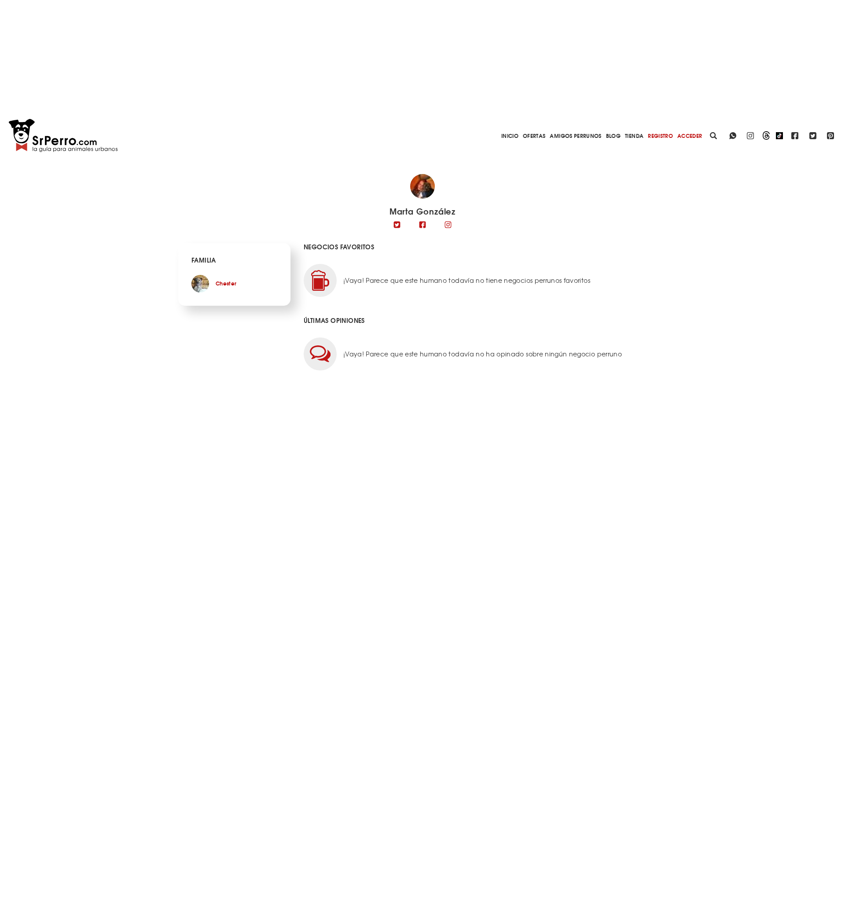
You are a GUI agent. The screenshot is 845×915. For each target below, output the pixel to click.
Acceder (689, 135)
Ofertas (534, 135)
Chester (226, 283)
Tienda (634, 135)
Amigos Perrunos (575, 135)
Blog (613, 135)
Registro (660, 135)
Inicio (509, 135)
